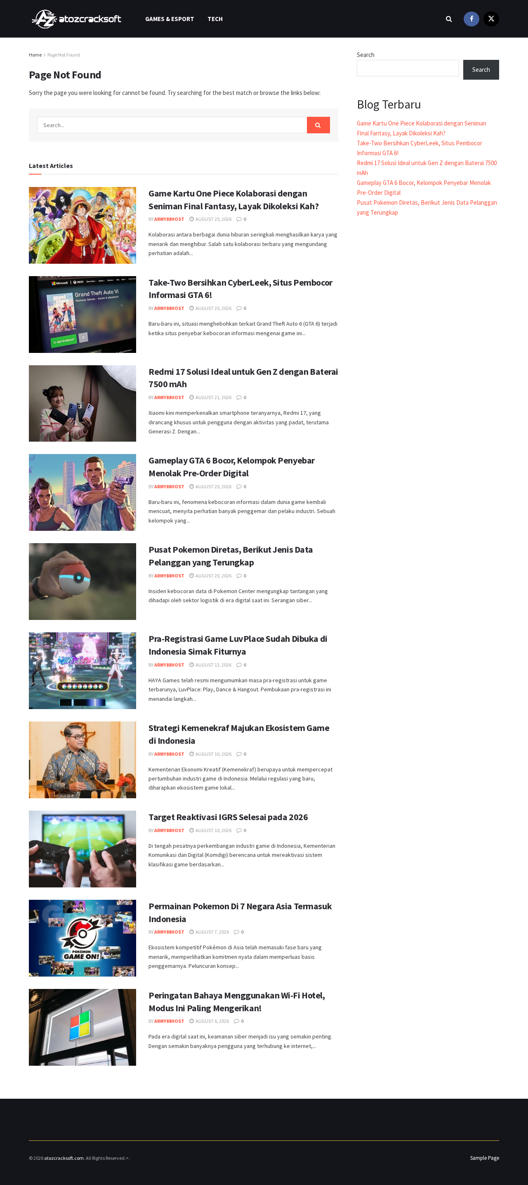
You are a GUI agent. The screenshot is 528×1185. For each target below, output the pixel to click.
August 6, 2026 (212, 1021)
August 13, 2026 (213, 665)
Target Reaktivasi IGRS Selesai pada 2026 (228, 817)
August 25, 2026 (213, 219)
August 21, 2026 (213, 397)
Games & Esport (169, 19)
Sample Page (484, 1157)
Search (366, 55)
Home (35, 55)
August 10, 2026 (213, 754)
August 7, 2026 (212, 932)
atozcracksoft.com (64, 1158)
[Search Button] (318, 125)
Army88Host (169, 219)
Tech (215, 19)
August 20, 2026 (213, 486)
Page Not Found (63, 55)
